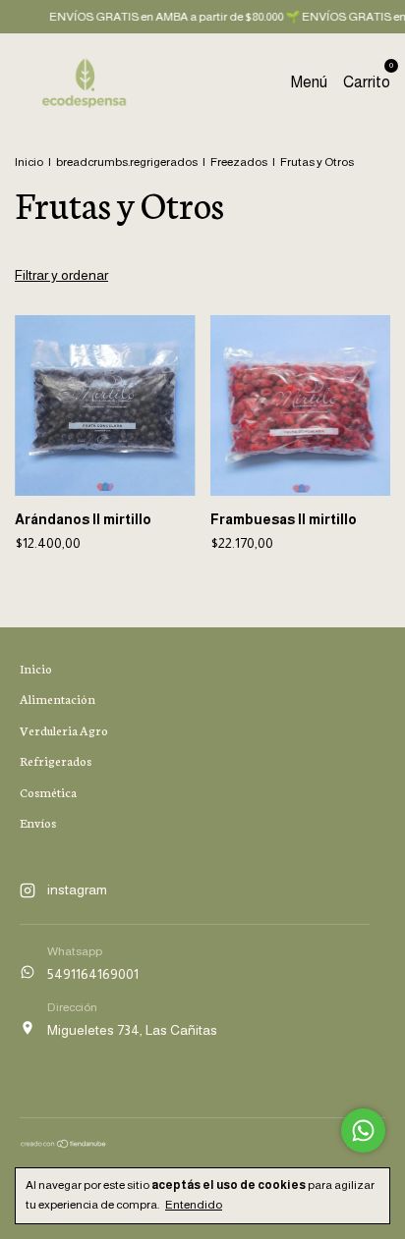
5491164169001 (93, 974)
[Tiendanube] (64, 1144)
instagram (77, 889)
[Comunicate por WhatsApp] (363, 1130)
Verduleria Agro (64, 730)
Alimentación (57, 698)
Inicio (29, 162)
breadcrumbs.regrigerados (127, 162)
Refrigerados (55, 760)
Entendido (193, 1205)
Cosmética (48, 791)
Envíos (38, 822)
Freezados (238, 162)
